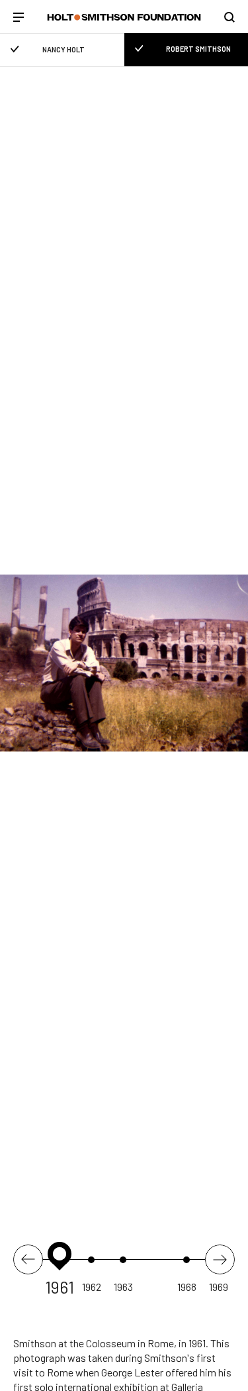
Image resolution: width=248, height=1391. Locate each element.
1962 (91, 1286)
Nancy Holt (63, 49)
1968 (186, 1286)
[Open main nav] (18, 18)
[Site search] (229, 17)
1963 (123, 1286)
